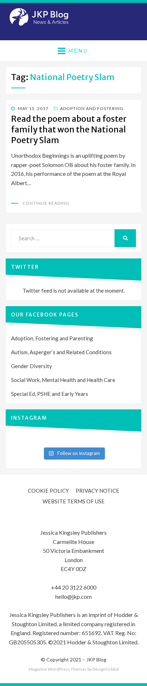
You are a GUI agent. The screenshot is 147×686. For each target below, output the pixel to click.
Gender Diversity (31, 366)
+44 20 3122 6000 (73, 587)
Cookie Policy (48, 490)
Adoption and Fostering (91, 108)
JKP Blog (96, 659)
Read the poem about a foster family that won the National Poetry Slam (69, 129)
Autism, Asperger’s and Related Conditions (61, 352)
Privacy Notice (97, 490)
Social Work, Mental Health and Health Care (63, 380)
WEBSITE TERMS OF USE (73, 501)
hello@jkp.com (73, 596)
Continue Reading (45, 203)
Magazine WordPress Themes (58, 669)
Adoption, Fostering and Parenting (52, 338)
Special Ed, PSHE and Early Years (49, 394)
